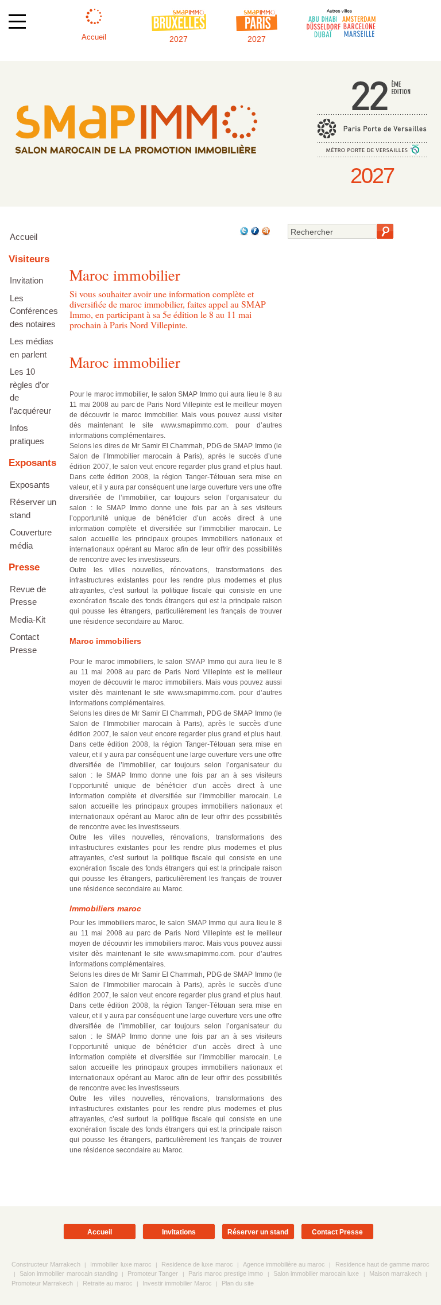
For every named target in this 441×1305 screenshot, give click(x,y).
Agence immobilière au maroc (284, 1264)
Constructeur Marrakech (45, 1264)
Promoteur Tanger (152, 1273)
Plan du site (238, 1283)
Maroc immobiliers (105, 641)
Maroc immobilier (124, 362)
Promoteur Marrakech (42, 1283)
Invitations (179, 1232)
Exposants (30, 485)
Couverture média (31, 538)
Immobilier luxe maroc (120, 1264)
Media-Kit (27, 619)
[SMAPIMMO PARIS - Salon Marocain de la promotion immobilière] (135, 162)
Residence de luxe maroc (197, 1264)
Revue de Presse (28, 595)
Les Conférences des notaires (34, 311)
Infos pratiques (27, 434)
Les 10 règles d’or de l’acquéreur (30, 391)
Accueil (23, 237)
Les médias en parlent (31, 347)
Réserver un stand (33, 508)
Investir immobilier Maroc (177, 1283)
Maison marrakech (395, 1273)
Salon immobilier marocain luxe (316, 1273)
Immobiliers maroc (105, 908)
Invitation (26, 280)
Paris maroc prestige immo (226, 1273)
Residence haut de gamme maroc (382, 1264)
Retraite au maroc (108, 1283)
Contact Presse (24, 643)
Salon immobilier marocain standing (69, 1273)
